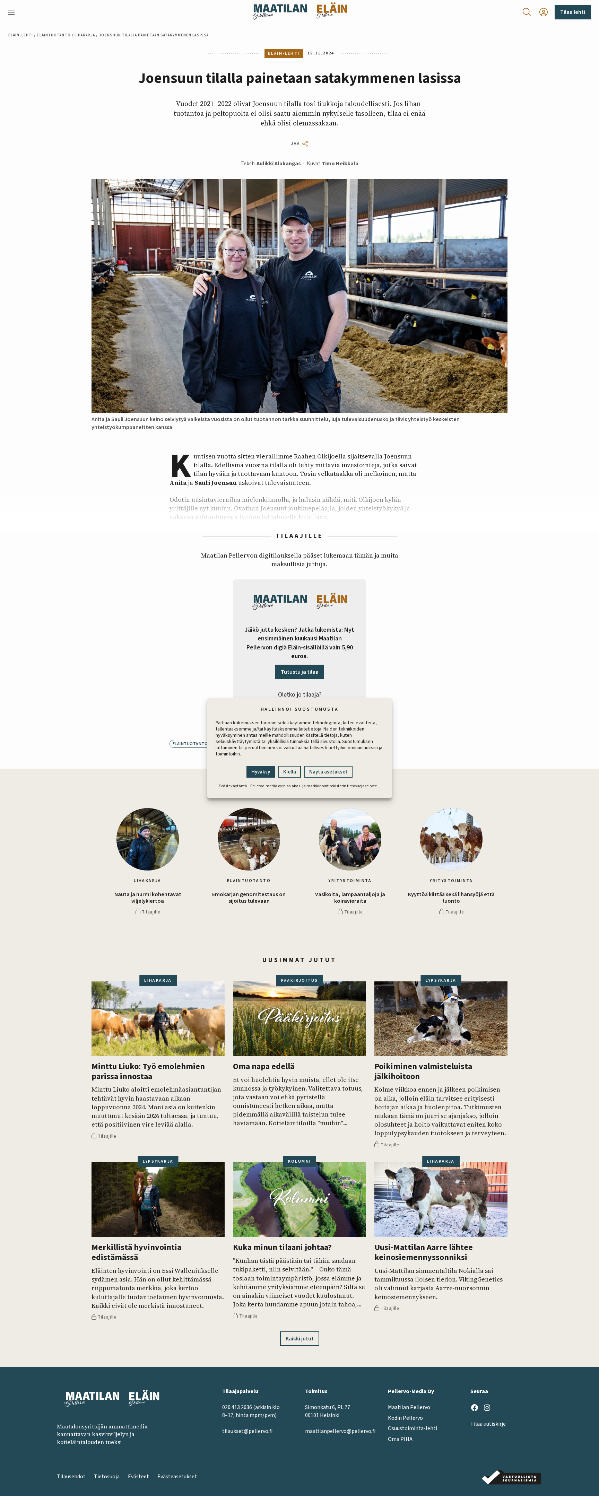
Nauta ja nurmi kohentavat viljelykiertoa (147, 897)
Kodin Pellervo (405, 1418)
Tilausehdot (71, 1476)
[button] (14, 12)
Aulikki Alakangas (279, 163)
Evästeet (138, 1476)
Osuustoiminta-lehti (412, 1428)
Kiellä (289, 772)
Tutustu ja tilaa (300, 672)
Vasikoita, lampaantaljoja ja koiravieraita (350, 897)
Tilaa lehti (572, 12)
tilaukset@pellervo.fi (247, 1431)
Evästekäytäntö (233, 786)
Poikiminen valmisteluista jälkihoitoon (423, 1072)
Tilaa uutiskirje (488, 1424)
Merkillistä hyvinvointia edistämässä (136, 1253)
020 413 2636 (237, 1407)
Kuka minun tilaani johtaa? (282, 1248)
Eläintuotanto (53, 35)
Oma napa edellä (263, 1067)
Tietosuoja (107, 1476)
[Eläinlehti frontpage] (331, 12)
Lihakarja (85, 35)
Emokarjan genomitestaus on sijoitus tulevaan (249, 897)
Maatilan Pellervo (409, 1407)
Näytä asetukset (328, 772)
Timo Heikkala (340, 163)
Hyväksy (260, 772)
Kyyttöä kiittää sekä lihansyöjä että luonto (451, 897)
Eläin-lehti (20, 35)
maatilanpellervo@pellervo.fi (340, 1431)
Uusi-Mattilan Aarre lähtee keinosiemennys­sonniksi (423, 1253)
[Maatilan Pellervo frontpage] (279, 12)
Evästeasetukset (177, 1476)
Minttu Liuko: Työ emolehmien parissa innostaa (148, 1072)
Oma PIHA (400, 1439)
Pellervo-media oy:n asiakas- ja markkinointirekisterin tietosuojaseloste (313, 786)
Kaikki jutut (300, 1338)
